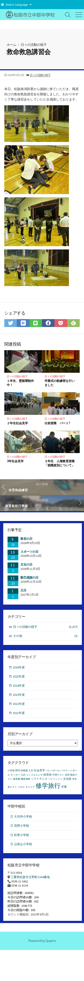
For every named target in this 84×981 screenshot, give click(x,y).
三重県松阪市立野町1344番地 (30, 877)
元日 (23, 590)
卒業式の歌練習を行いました (60, 383)
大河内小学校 (23, 816)
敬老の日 (26, 539)
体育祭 (47, 774)
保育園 (16, 779)
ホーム (11, 44)
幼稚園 (24, 770)
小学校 (11, 770)
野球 (17, 770)
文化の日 (26, 564)
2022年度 (19, 704)
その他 (45, 636)
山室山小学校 (23, 844)
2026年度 (19, 667)
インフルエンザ (34, 774)
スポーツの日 (29, 552)
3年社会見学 (15, 461)
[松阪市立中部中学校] (31, 14)
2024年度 (19, 686)
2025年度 (19, 676)
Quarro (50, 941)
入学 (30, 770)
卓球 (67, 774)
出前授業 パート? (57, 423)
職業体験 (25, 779)
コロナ (21, 787)
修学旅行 (48, 786)
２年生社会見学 (17, 423)
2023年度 (19, 695)
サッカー (15, 774)
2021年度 (19, 713)
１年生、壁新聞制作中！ (20, 383)
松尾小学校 (21, 835)
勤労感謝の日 (29, 577)
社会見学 (39, 770)
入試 (23, 774)
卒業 (64, 786)
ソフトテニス (39, 778)
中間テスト (58, 774)
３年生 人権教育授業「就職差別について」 (60, 463)
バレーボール (53, 770)
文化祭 (67, 778)
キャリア (30, 787)
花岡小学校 (21, 826)
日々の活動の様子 (34, 44)
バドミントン (55, 779)
